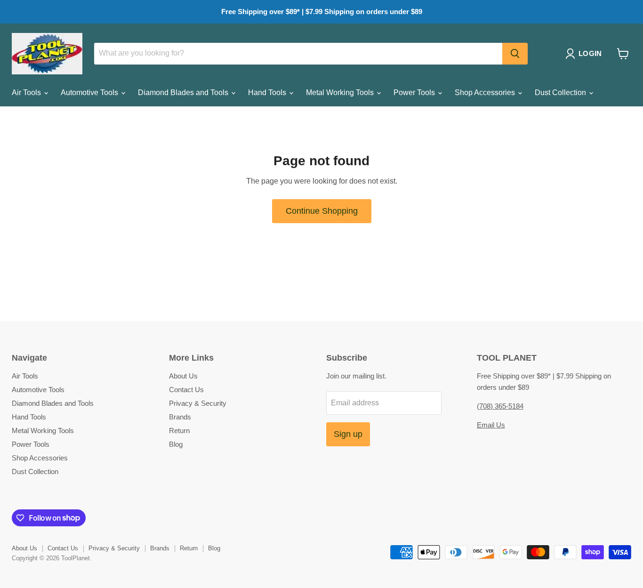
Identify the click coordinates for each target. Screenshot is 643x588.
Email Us (491, 425)
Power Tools (415, 93)
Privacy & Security (197, 403)
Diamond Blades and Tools (184, 93)
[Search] (515, 53)
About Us (183, 376)
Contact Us (186, 390)
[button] (585, 53)
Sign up (348, 434)
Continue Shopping (322, 211)
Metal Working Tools (341, 93)
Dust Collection (561, 93)
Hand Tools (268, 93)
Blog (176, 444)
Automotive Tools (90, 93)
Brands (180, 417)
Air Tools (27, 93)
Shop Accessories (486, 93)
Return (179, 431)
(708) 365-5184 (500, 406)
